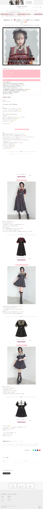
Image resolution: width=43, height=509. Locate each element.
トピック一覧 (31, 10)
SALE (27, 10)
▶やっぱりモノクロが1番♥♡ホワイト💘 (8, 76)
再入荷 (14, 10)
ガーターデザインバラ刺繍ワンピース (23, 175)
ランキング (18, 10)
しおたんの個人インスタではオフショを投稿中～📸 (10, 104)
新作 (11, 10)
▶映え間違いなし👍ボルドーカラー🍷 (8, 73)
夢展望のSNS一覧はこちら (6, 441)
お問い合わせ (9, 500)
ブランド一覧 (2, 500)
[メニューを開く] (3, 7)
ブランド (7, 10)
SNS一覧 (36, 10)
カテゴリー (22, 10)
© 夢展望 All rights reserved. (4, 507)
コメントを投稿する (6, 473)
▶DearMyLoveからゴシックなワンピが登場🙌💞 (9, 72)
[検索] (33, 7)
